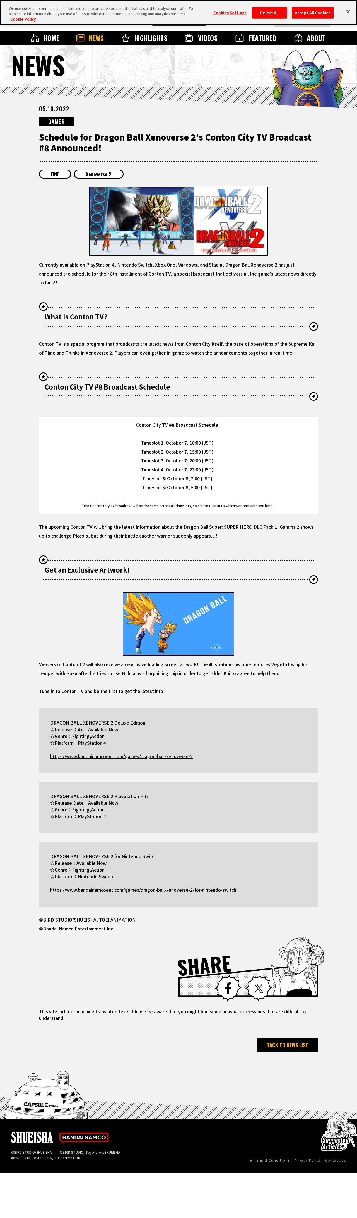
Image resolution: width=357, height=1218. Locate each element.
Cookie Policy (23, 19)
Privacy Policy (307, 1160)
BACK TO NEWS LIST (287, 1045)
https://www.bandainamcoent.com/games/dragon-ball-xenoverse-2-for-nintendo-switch (143, 889)
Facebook (228, 988)
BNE (55, 174)
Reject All (269, 12)
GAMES (56, 121)
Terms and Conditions (269, 1160)
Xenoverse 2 (99, 174)
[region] (178, 12)
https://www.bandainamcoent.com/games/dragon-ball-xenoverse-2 (121, 756)
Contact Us (335, 1160)
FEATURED (262, 38)
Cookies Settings (230, 12)
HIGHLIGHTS (151, 38)
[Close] (348, 12)
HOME (51, 38)
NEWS (96, 38)
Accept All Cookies (313, 12)
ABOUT (316, 38)
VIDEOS (208, 38)
